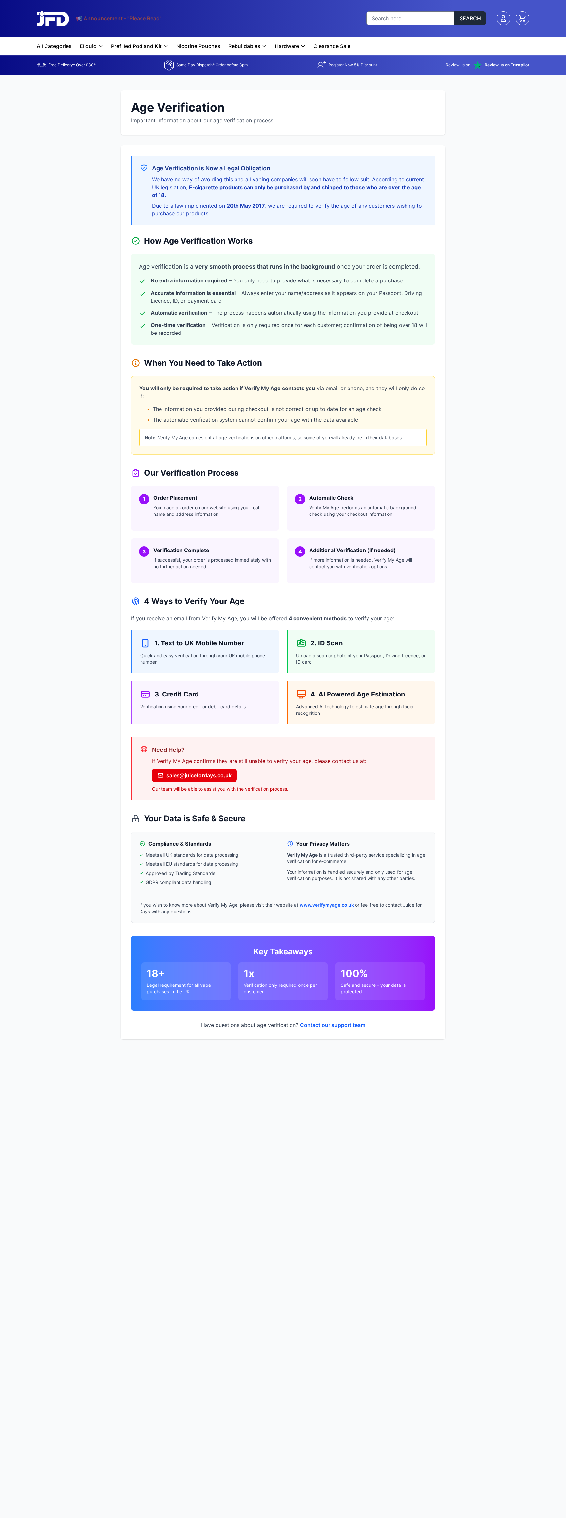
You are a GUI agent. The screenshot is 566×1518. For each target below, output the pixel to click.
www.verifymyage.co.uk (327, 905)
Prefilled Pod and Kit (136, 46)
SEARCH (470, 18)
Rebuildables (244, 46)
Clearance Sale (331, 46)
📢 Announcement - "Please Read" (118, 18)
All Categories (54, 46)
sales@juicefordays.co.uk (199, 775)
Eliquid (88, 46)
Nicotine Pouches (198, 46)
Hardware (287, 46)
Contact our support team (332, 1025)
